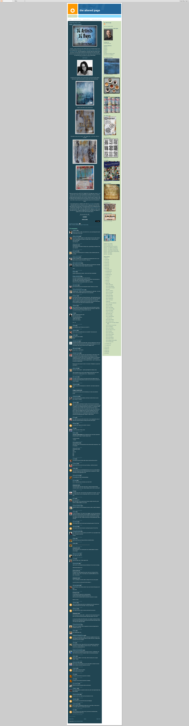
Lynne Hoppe (91, 203)
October (107, 272)
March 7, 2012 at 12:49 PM (77, 431)
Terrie (74, 417)
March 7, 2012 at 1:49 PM (77, 462)
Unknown (74, 402)
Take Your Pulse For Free (110, 329)
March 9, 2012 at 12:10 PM (77, 612)
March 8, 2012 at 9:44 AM (77, 576)
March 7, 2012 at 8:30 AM (77, 275)
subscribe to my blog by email (109, 53)
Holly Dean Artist (76, 554)
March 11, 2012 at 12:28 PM (78, 654)
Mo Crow (74, 480)
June (107, 278)
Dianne (74, 271)
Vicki (74, 674)
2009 (106, 350)
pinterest (105, 50)
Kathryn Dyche (76, 257)
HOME (70, 19)
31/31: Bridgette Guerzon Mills (111, 340)
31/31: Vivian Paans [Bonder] (111, 302)
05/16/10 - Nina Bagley (108, 252)
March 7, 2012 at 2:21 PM (77, 483)
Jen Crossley (75, 683)
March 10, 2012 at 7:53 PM (77, 641)
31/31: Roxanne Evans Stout (111, 325)
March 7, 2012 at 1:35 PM (77, 457)
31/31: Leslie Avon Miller (110, 308)
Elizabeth (74, 305)
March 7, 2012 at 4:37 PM (77, 520)
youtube (105, 52)
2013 (106, 267)
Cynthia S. (75, 688)
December (108, 269)
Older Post (98, 718)
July (107, 277)
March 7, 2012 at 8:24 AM (77, 270)
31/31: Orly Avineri (109, 335)
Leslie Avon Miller (76, 662)
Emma (74, 630)
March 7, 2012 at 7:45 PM (77, 537)
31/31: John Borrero (109, 298)
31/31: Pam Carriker (109, 310)
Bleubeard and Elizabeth (78, 650)
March (107, 283)
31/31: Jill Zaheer (109, 331)
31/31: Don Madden (109, 326)
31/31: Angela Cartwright (110, 287)
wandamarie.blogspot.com (78, 635)
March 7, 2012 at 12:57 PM (77, 441)
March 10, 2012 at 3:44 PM (77, 634)
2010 (106, 348)
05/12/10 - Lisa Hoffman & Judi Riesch (111, 247)
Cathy (74, 325)
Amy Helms (75, 285)
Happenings (108, 301)
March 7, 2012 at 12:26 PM (77, 422)
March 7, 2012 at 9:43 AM (77, 324)
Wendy (74, 468)
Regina (74, 335)
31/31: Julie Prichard (75, 24)
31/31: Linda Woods (109, 284)
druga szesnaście (76, 276)
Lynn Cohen (75, 376)
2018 (106, 259)
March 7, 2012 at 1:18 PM (77, 447)
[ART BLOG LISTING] (97, 19)
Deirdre (74, 433)
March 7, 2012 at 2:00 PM (77, 474)
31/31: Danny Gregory (110, 334)
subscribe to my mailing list (108, 54)
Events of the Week (109, 295)
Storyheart (75, 384)
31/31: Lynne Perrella (109, 328)
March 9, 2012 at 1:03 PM (77, 623)
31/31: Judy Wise (109, 304)
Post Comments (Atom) (78, 721)
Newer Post (71, 718)
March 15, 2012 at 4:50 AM (77, 687)
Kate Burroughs (76, 585)
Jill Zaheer (75, 295)
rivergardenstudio (76, 531)
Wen (73, 709)
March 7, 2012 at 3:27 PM (77, 497)
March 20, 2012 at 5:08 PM (77, 708)
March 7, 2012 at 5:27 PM (77, 525)
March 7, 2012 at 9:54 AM (77, 333)
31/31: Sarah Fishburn (110, 319)
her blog (98, 193)
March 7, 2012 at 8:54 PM (77, 546)
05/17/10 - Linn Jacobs (108, 254)
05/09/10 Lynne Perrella (108, 243)
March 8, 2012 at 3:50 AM (77, 562)
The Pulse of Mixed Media (83, 224)
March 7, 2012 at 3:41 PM (77, 504)
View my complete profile (108, 26)
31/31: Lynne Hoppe (109, 307)
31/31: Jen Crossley (109, 292)
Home (85, 718)
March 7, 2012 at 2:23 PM (77, 489)
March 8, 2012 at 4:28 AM (77, 569)
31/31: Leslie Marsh (109, 299)
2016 (106, 262)
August (107, 275)
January (107, 345)
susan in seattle (76, 694)
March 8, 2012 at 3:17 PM (77, 591)
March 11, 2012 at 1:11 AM (77, 648)
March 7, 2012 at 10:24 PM (77, 557)
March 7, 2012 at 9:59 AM (77, 339)
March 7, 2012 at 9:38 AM (77, 304)
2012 (106, 268)
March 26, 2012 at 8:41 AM (77, 714)
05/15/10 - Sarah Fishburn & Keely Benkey (111, 251)
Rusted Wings (75, 703)
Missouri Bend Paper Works (78, 289)
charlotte (74, 699)
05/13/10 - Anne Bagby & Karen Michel (111, 248)
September (108, 274)
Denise (74, 656)
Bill (73, 491)
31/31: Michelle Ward (109, 341)
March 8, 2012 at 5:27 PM (77, 601)
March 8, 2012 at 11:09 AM (77, 584)
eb (73, 313)
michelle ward (75, 341)
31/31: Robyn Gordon (110, 338)
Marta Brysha (75, 563)
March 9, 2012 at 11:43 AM (77, 607)
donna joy (75, 608)
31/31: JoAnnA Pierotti (110, 316)
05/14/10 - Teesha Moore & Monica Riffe (111, 250)
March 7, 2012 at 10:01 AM (77, 347)
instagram (105, 49)
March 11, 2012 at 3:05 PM (77, 660)
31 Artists (73, 224)
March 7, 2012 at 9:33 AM (77, 288)
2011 (106, 347)
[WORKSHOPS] (86, 19)
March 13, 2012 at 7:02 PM (77, 677)
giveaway (77, 224)
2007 (106, 353)
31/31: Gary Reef (109, 293)
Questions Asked (109, 305)
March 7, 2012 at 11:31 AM (77, 401)
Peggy (74, 538)
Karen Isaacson (76, 475)
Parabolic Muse (76, 353)
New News (108, 289)
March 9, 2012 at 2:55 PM (77, 629)
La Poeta (74, 668)
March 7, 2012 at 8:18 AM (77, 255)
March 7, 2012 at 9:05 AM (77, 283)
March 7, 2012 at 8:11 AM (77, 235)
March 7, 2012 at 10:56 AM (77, 375)
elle (73, 428)
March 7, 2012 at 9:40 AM (77, 311)
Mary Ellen (75, 521)
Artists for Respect (95, 207)
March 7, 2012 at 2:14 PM (77, 479)
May (107, 280)
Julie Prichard (84, 57)
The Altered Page (90, 10)
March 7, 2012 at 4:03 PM (77, 510)
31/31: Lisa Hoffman (109, 290)
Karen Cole (75, 368)
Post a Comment (72, 716)
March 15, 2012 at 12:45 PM (78, 697)
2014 (106, 265)
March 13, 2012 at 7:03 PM (77, 682)
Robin (74, 642)
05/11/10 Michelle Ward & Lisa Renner (110, 246)
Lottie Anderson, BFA (77, 263)
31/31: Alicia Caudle (109, 296)
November (108, 271)
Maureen (74, 330)
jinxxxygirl (75, 251)
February (108, 343)
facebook (105, 48)
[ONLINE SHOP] (77, 19)
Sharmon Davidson (76, 505)
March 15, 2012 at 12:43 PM (78, 693)
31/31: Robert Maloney (110, 286)
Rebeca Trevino (76, 236)
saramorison (75, 396)
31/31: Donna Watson (110, 337)
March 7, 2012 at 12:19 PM (77, 416)
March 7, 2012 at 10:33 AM (77, 351)
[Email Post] (80, 223)
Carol (74, 458)
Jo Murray (75, 463)
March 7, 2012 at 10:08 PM (77, 552)
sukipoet (74, 230)
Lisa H (74, 498)
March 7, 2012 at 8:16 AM (77, 243)
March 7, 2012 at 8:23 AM (77, 261)
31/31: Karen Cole (109, 313)
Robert (74, 511)
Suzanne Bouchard (76, 624)
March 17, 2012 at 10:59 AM (78, 702)
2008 (106, 351)
